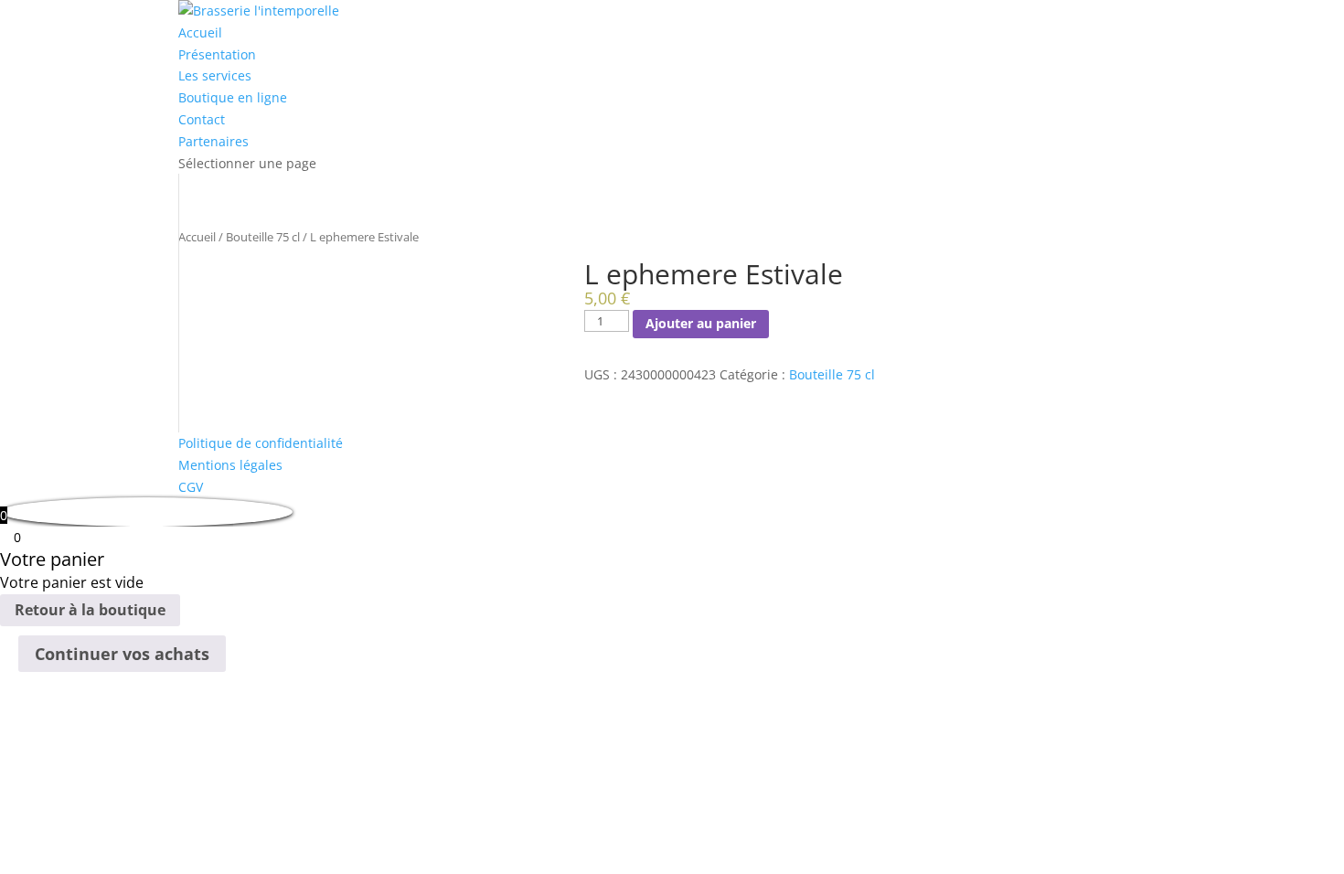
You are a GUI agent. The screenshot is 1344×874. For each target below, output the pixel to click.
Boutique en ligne (232, 97)
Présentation (217, 54)
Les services (214, 75)
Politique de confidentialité (260, 443)
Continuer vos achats (122, 654)
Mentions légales (230, 465)
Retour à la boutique (90, 610)
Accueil (200, 32)
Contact (201, 119)
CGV (190, 487)
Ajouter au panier (700, 323)
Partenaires (213, 141)
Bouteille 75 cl (263, 237)
